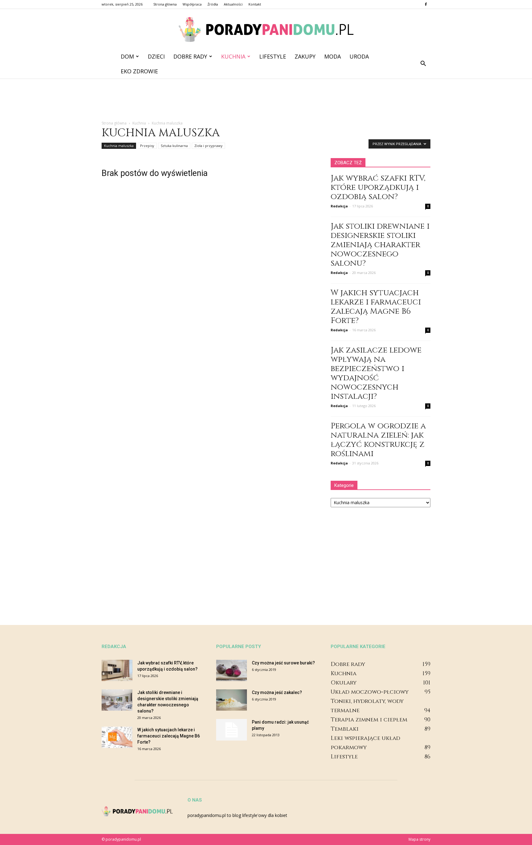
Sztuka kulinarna (174, 145)
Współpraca (192, 4)
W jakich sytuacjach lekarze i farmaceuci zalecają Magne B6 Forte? (376, 307)
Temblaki (345, 729)
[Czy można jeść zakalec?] (231, 700)
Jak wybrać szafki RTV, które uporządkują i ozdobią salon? (378, 187)
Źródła (213, 4)
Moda (332, 56)
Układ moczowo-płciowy (370, 692)
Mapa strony (419, 839)
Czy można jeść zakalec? (277, 692)
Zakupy (305, 56)
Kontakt (254, 4)
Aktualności (233, 4)
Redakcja (339, 206)
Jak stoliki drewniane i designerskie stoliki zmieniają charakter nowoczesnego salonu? (380, 245)
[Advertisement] (266, 100)
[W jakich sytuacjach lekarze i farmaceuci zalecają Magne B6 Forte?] (117, 737)
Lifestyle (272, 56)
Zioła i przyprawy (208, 145)
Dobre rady (190, 56)
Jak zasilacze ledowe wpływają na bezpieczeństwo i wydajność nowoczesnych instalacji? (376, 373)
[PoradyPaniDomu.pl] (266, 29)
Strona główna (165, 4)
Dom (127, 56)
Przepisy (147, 145)
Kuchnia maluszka (119, 145)
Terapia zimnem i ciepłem (369, 720)
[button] (423, 63)
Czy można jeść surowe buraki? (283, 662)
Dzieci (156, 56)
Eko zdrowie (139, 71)
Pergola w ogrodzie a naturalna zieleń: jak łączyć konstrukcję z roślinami (378, 440)
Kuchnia (233, 56)
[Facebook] (425, 4)
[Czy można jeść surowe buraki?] (231, 670)
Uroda (359, 56)
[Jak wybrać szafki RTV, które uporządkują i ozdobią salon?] (117, 670)
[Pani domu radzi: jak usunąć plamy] (231, 730)
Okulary (344, 683)
